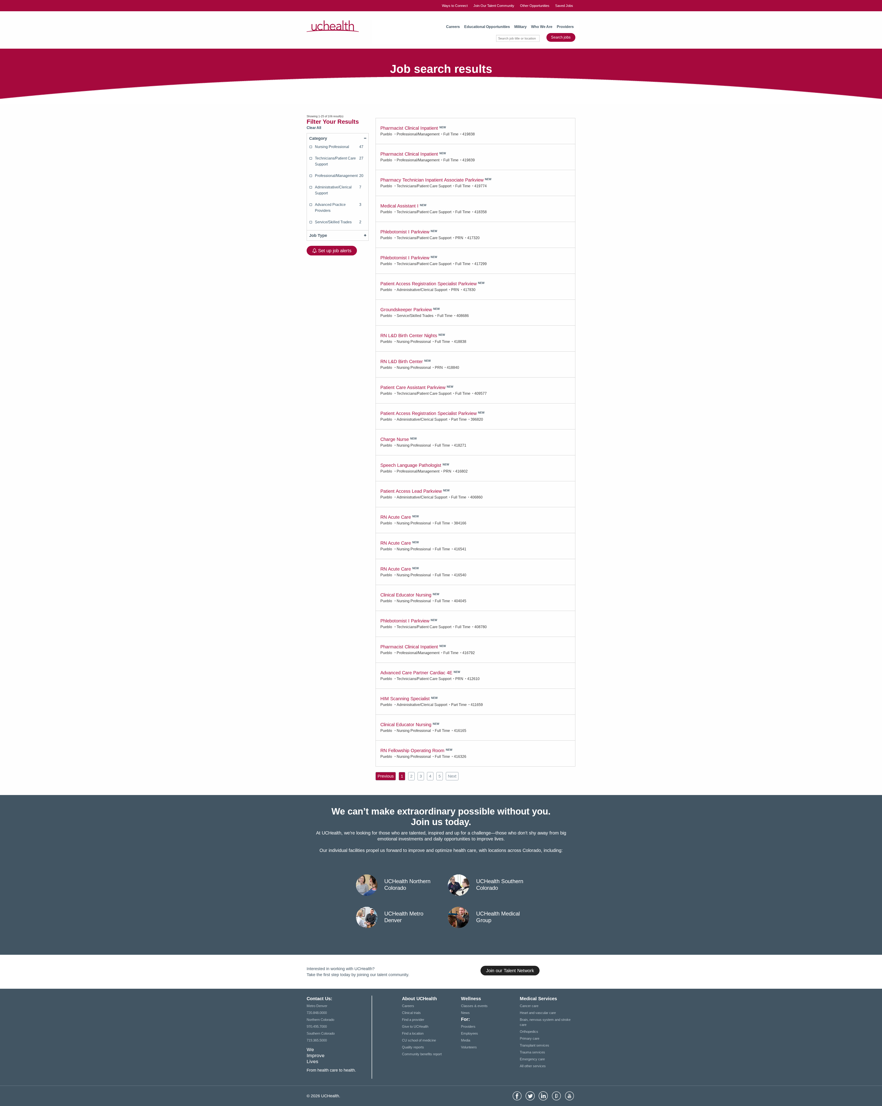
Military (520, 27)
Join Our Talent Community (493, 6)
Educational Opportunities (487, 27)
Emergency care (532, 1059)
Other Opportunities (534, 6)
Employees (469, 1033)
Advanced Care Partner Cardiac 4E (416, 672)
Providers (565, 27)
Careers (453, 27)
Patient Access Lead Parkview (411, 491)
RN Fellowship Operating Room (412, 750)
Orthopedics (529, 1031)
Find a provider (413, 1020)
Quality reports (413, 1047)
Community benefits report (422, 1054)
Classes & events (474, 1006)
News (465, 1013)
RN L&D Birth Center (401, 361)
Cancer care (529, 1006)
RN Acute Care (395, 517)
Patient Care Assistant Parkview (412, 387)
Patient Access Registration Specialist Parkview (428, 283)
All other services (533, 1066)
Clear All (314, 128)
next (452, 776)
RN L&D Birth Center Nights (408, 335)
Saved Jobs (564, 6)
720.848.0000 (317, 1013)
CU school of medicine (419, 1040)
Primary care (529, 1038)
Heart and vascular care (538, 1013)
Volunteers (469, 1047)
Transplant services (534, 1045)
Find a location (413, 1033)
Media (465, 1040)
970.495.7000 (317, 1026)
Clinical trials (411, 1013)
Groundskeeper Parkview (406, 309)
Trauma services (532, 1052)
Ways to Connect (455, 6)
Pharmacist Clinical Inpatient (409, 128)
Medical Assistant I (399, 205)
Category (318, 138)
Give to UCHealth (415, 1026)
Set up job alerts (334, 250)
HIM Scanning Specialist (405, 698)
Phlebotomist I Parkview (404, 231)
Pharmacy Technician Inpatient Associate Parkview (431, 179)
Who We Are (541, 27)
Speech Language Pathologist (410, 465)
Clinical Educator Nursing (405, 594)
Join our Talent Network (510, 970)
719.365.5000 (317, 1040)
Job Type (318, 235)
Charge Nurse (394, 439)
